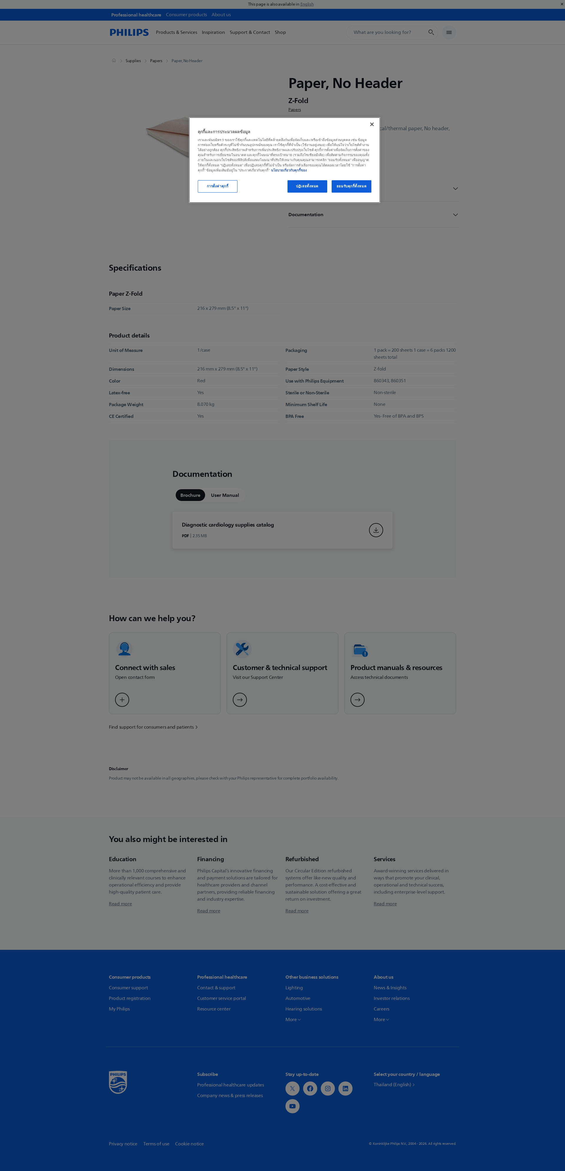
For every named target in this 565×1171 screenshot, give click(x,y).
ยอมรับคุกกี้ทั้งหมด (351, 186)
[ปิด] (371, 124)
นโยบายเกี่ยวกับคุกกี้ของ (289, 170)
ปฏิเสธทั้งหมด (307, 186)
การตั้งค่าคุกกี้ (218, 186)
